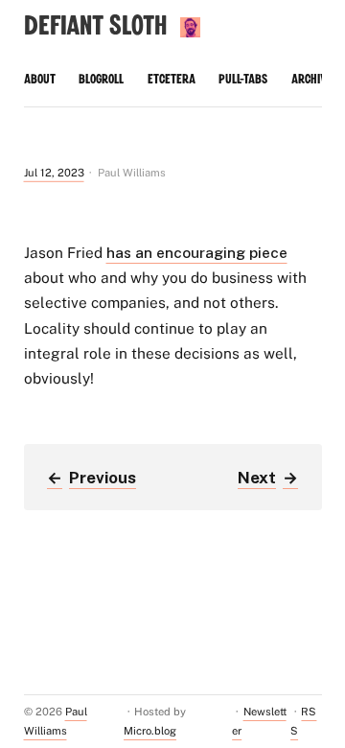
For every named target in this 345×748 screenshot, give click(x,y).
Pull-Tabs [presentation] (242, 79)
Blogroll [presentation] (101, 79)
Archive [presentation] (312, 79)
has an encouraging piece (197, 252)
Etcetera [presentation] (172, 79)
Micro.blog (150, 730)
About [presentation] (40, 79)
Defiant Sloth (95, 26)
